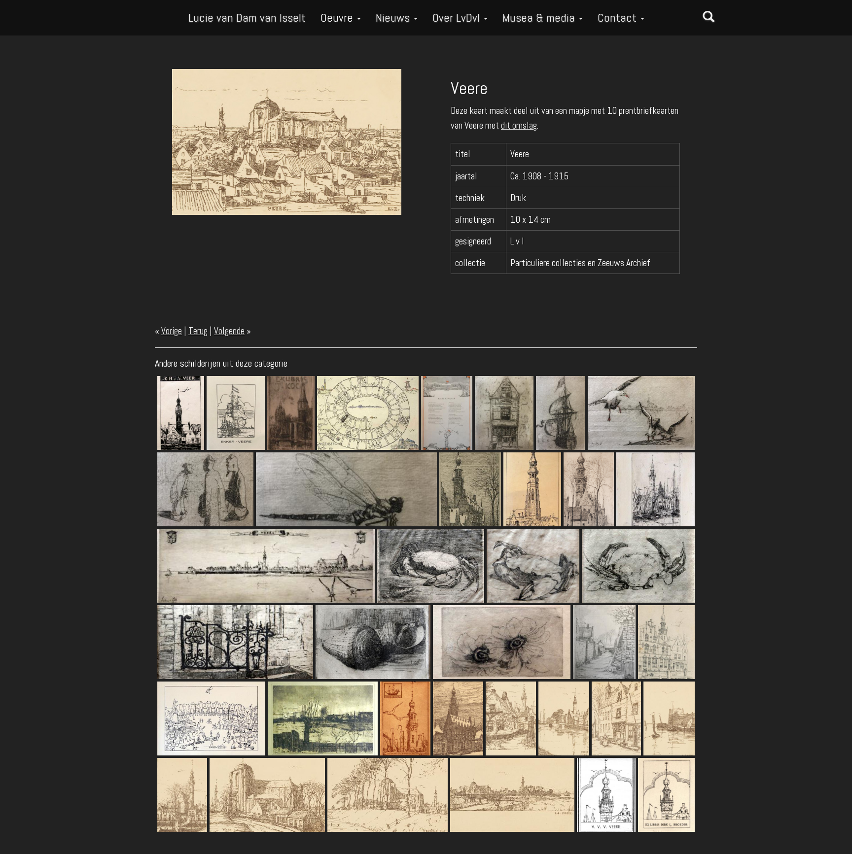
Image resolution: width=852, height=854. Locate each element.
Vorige (171, 331)
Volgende (229, 331)
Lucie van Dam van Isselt (247, 17)
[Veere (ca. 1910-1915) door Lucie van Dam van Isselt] (286, 141)
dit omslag (519, 125)
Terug (198, 331)
